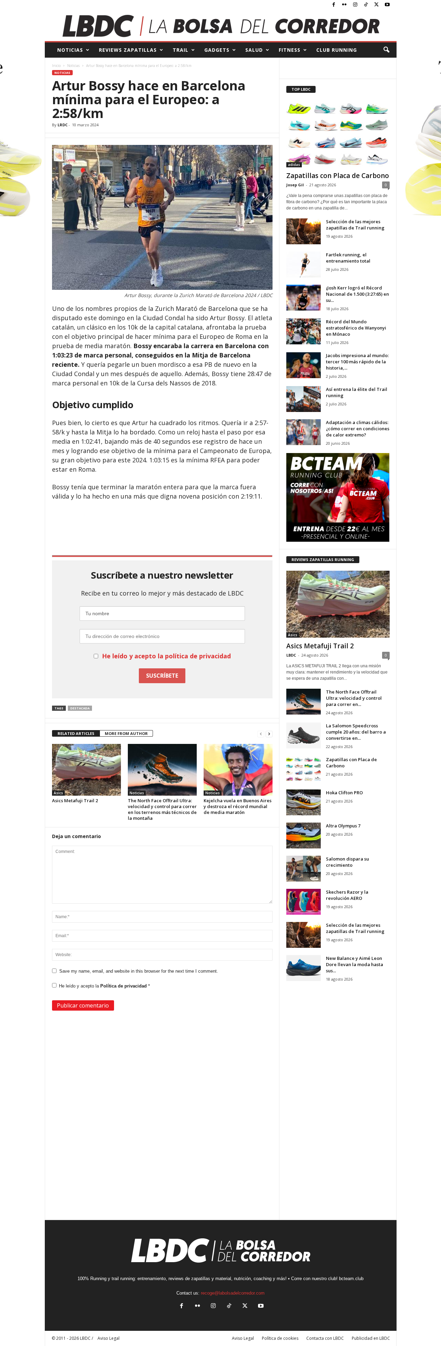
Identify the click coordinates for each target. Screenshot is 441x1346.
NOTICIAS (70, 50)
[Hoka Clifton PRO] (303, 802)
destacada (80, 708)
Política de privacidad (124, 986)
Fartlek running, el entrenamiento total (348, 258)
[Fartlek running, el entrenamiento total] (303, 264)
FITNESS (289, 50)
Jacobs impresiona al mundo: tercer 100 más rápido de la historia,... (357, 361)
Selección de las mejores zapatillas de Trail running (355, 224)
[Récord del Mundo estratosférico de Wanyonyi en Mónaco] (303, 331)
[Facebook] (334, 5)
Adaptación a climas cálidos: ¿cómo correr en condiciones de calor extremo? (357, 428)
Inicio (56, 65)
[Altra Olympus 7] (303, 835)
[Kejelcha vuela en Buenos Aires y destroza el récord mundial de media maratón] (238, 770)
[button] (386, 50)
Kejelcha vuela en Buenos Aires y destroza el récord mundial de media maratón (237, 806)
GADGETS (216, 50)
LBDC (291, 655)
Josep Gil (295, 184)
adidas (294, 164)
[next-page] (269, 733)
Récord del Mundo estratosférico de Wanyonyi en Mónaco (356, 327)
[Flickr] (344, 5)
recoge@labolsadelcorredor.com (233, 1293)
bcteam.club (351, 1278)
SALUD (254, 50)
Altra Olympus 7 (343, 826)
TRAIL (180, 50)
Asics (58, 792)
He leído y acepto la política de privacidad (166, 656)
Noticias (73, 65)
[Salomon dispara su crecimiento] (303, 869)
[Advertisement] (162, 519)
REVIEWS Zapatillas (128, 50)
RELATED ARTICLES (76, 733)
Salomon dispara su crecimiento (347, 862)
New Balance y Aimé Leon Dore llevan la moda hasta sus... (354, 964)
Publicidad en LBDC (371, 1338)
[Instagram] (355, 5)
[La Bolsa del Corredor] (221, 25)
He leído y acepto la (104, 986)
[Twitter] (376, 5)
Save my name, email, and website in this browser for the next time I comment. (138, 971)
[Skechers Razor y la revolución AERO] (303, 902)
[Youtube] (387, 5)
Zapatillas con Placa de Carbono (337, 175)
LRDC (63, 124)
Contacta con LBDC (325, 1338)
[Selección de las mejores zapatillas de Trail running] (303, 231)
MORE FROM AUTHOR (126, 733)
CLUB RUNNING (336, 50)
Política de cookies (280, 1338)
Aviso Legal (243, 1338)
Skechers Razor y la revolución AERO (347, 895)
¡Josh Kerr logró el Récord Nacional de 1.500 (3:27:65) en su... (357, 294)
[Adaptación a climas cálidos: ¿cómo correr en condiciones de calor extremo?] (303, 432)
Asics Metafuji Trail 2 (75, 800)
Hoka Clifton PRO (344, 792)
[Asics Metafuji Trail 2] (86, 770)
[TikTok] (366, 5)
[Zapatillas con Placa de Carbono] (338, 133)
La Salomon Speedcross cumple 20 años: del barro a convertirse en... (356, 732)
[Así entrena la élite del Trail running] (303, 399)
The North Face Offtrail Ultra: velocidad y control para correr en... (354, 698)
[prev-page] (260, 733)
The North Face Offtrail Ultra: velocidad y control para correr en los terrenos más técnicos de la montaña (162, 809)
